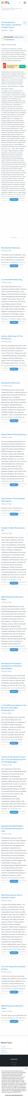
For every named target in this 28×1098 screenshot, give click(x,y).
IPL (2, 7)
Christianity (3, 1046)
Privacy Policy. (17, 1092)
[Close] (26, 1068)
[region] (14, 1082)
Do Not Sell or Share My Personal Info (14, 1095)
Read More (14, 266)
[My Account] (25, 2)
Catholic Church (17, 78)
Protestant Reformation (6, 1048)
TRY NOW (22, 66)
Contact (14, 1065)
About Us (14, 1062)
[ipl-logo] (7, 3)
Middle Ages (3, 1050)
